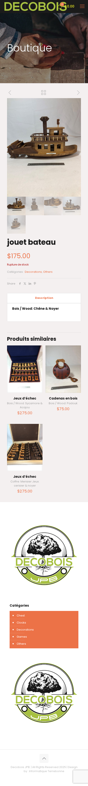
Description (44, 298)
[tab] (44, 298)
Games (22, 637)
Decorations (33, 272)
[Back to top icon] (44, 758)
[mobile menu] (82, 6)
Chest (21, 615)
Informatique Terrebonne (46, 771)
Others (48, 272)
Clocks (21, 623)
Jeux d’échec (24, 398)
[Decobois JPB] (35, 6)
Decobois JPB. (20, 767)
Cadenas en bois (63, 398)
